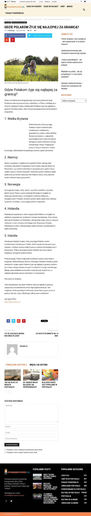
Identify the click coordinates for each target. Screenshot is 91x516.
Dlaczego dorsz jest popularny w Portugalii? (49, 384)
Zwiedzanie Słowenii (69, 503)
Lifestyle (65, 475)
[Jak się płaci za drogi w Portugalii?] (12, 375)
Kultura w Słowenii (69, 499)
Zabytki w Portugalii (70, 479)
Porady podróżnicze (14, 13)
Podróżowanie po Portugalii (19, 22)
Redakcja (11, 30)
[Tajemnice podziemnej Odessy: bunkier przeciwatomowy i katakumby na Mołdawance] (37, 496)
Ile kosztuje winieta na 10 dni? (47, 334)
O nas (41, 1)
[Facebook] (81, 1)
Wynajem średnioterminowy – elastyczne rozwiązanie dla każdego (72, 86)
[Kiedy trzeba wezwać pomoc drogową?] (37, 477)
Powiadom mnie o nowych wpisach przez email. (22, 452)
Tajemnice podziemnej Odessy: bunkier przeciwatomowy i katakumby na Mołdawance (50, 498)
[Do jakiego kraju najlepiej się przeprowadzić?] (31, 375)
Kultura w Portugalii (70, 493)
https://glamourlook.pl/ (12, 302)
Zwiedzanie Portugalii (70, 486)
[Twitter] (85, 1)
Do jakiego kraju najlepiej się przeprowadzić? (30, 384)
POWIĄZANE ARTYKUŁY (16, 364)
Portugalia (7, 22)
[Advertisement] (15, 135)
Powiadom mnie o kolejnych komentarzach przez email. (25, 450)
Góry (62, 6)
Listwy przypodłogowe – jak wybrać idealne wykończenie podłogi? (71, 62)
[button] (84, 9)
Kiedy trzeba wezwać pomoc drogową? (49, 476)
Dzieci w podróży (34, 6)
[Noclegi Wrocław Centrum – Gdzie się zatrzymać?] (37, 486)
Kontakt (54, 1)
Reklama (47, 1)
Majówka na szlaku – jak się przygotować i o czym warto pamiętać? (71, 74)
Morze (70, 6)
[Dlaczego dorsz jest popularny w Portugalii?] (50, 375)
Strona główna (8, 19)
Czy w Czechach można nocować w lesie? (14, 334)
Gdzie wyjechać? (51, 6)
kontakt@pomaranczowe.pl (14, 495)
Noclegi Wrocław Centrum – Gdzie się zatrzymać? (50, 486)
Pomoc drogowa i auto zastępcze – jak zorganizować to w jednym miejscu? (73, 41)
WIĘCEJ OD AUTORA (38, 364)
